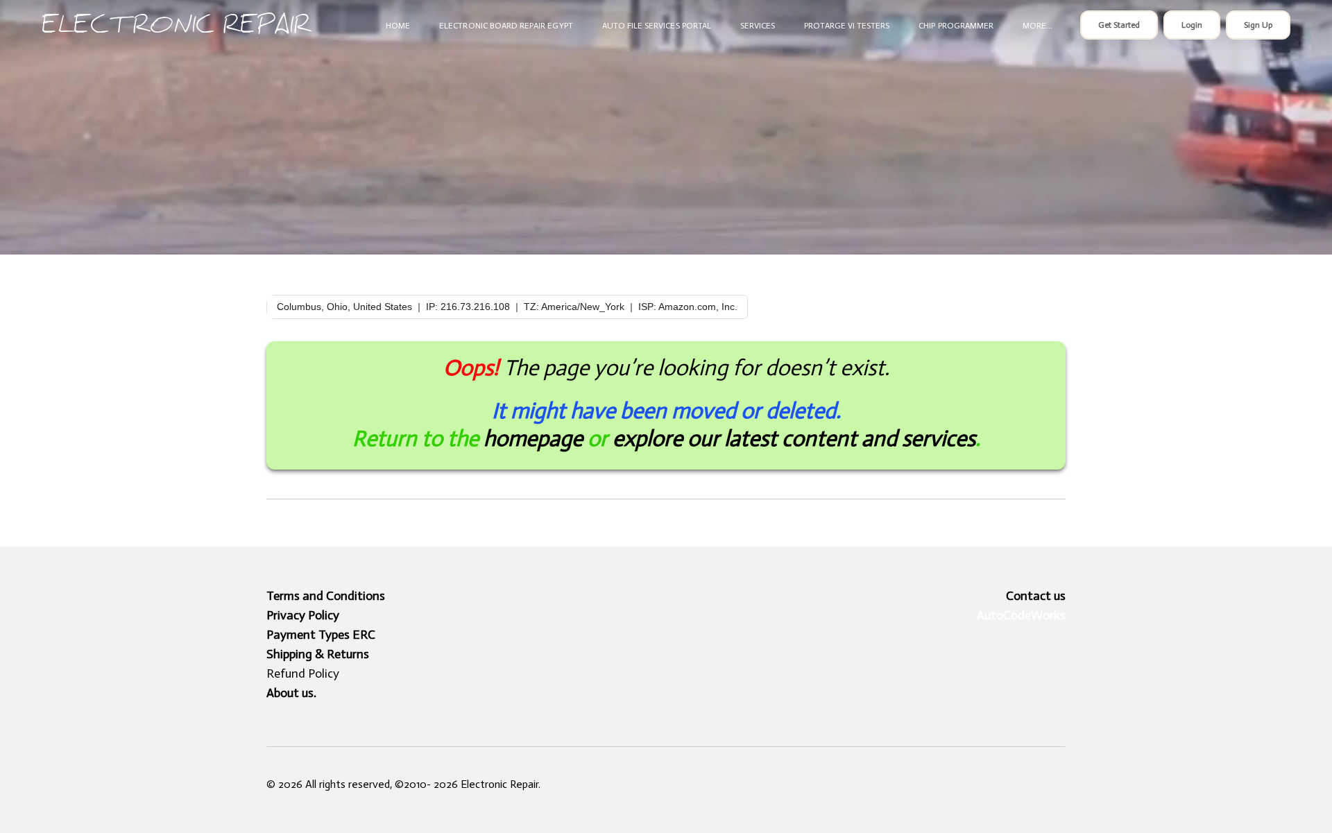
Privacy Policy (302, 615)
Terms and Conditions (325, 595)
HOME (398, 26)
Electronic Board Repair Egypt (505, 26)
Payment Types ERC (320, 634)
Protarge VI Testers (846, 26)
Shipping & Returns (317, 654)
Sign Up (1258, 25)
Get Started (1119, 25)
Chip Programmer (956, 26)
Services (757, 26)
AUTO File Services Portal (656, 26)
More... (1037, 26)
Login (1191, 25)
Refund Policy (302, 673)
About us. (291, 693)
